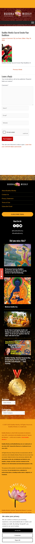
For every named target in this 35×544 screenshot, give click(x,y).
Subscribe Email (7, 206)
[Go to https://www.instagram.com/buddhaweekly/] (17, 226)
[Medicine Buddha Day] (17, 290)
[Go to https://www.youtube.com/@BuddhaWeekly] (20, 226)
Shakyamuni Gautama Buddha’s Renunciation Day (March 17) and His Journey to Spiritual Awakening (16, 271)
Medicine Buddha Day (11, 307)
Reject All (17, 540)
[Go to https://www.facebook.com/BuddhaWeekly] (14, 226)
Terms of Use (6, 202)
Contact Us (5, 194)
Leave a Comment (7, 38)
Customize (18, 535)
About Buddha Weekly (9, 190)
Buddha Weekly (15, 455)
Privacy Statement (7, 198)
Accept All (17, 530)
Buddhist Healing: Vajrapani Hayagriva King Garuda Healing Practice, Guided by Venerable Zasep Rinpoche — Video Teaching (17, 360)
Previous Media (17, 69)
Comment (5, 85)
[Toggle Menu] (32, 22)
